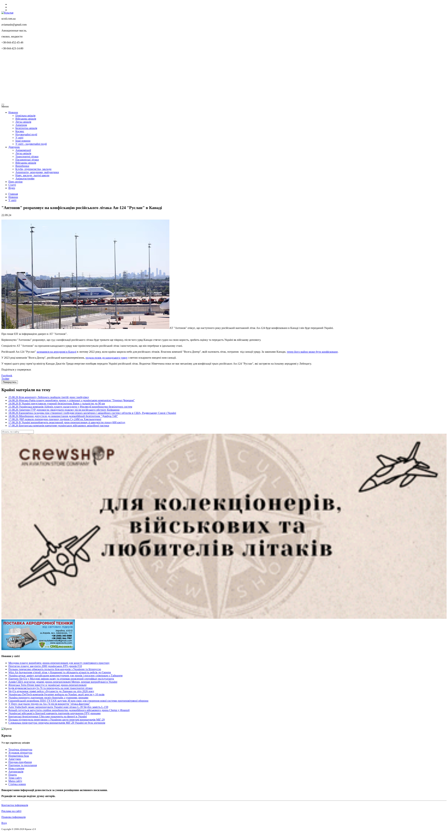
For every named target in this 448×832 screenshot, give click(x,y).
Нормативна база (18, 755)
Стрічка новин (17, 784)
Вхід (4, 823)
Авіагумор (14, 758)
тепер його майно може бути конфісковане (312, 351)
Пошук (12, 774)
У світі (19, 137)
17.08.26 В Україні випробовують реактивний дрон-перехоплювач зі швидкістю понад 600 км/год (66, 422)
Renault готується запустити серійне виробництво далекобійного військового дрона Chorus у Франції (69, 710)
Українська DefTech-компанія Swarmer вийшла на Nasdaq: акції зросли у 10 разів (56, 694)
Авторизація (15, 771)
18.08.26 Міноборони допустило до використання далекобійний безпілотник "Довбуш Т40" (63, 416)
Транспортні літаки (26, 156)
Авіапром (21, 125)
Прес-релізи (15, 181)
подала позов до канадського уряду (107, 357)
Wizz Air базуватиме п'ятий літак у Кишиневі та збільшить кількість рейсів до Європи (59, 672)
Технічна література (20, 749)
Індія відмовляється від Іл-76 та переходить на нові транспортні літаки (50, 688)
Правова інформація (13, 817)
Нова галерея (16, 768)
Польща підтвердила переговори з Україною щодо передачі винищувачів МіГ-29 (56, 719)
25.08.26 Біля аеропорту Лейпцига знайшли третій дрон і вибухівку (48, 397)
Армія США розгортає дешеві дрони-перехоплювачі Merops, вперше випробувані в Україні (62, 681)
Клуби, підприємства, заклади (33, 169)
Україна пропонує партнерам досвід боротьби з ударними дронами (48, 697)
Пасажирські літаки (27, 159)
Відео (11, 187)
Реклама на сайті (11, 811)
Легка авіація (23, 121)
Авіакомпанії (23, 150)
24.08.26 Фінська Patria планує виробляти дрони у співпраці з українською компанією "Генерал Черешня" (71, 400)
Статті (12, 184)
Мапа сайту (15, 781)
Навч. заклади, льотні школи (32, 175)
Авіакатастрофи (24, 178)
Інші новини (22, 140)
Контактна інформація (14, 805)
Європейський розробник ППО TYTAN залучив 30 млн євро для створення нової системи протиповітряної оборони (78, 700)
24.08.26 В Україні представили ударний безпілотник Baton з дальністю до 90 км (56, 403)
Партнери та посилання (22, 765)
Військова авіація (25, 118)
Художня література (20, 752)
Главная (13, 193)
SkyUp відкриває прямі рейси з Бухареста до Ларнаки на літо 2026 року (51, 691)
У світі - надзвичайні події (31, 143)
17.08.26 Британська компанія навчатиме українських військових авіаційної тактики (58, 425)
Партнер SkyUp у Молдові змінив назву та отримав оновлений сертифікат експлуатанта (61, 678)
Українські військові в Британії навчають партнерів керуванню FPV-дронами (54, 713)
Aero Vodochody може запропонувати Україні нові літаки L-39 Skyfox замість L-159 (58, 707)
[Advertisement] (106, 77)
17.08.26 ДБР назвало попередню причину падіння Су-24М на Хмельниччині (54, 419)
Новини (13, 112)
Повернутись (9, 382)
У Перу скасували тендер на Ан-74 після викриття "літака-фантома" (49, 703)
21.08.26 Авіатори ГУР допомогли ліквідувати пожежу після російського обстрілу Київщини (64, 409)
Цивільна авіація (25, 115)
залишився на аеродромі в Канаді (56, 351)
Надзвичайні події (26, 134)
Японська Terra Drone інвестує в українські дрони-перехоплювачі (47, 684)
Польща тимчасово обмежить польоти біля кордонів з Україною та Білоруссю (54, 669)
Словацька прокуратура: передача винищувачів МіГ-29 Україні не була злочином (56, 722)
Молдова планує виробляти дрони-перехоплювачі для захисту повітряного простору (59, 662)
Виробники (22, 165)
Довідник (14, 147)
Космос (19, 131)
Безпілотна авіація (26, 128)
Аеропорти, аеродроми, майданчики (37, 172)
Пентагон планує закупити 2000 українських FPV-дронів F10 (45, 666)
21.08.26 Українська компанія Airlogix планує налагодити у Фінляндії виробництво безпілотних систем (70, 406)
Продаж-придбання (20, 762)
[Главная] (7, 12)
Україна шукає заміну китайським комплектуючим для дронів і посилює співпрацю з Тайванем (65, 675)
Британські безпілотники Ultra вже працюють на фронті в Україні (47, 716)
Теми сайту (15, 777)
